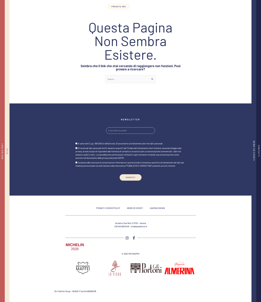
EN (34, 7)
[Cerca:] (130, 79)
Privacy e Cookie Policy (108, 208)
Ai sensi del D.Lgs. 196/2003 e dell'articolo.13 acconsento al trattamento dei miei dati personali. (120, 143)
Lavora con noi (157, 208)
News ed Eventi (135, 208)
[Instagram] (127, 237)
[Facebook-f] (133, 237)
